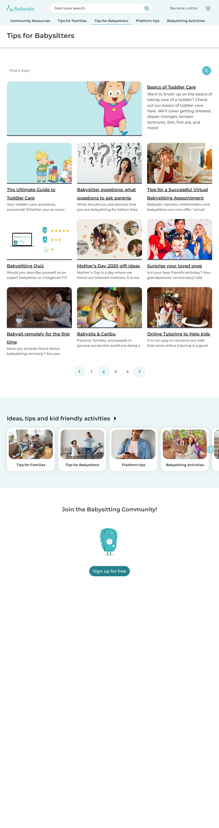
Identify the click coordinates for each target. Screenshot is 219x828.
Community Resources (30, 21)
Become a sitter (184, 8)
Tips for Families (72, 21)
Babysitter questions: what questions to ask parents (106, 193)
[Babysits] (20, 8)
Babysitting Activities (186, 21)
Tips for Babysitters (111, 21)
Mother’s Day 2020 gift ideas (108, 265)
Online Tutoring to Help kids (178, 333)
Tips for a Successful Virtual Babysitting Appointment (177, 193)
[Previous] (80, 372)
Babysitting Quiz (25, 265)
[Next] (139, 372)
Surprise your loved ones (174, 265)
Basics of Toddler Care (171, 87)
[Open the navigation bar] (208, 8)
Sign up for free (109, 571)
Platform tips (147, 21)
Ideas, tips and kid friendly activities (59, 418)
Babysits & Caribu (96, 333)
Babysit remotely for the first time (38, 338)
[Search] (206, 70)
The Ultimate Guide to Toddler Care (31, 193)
